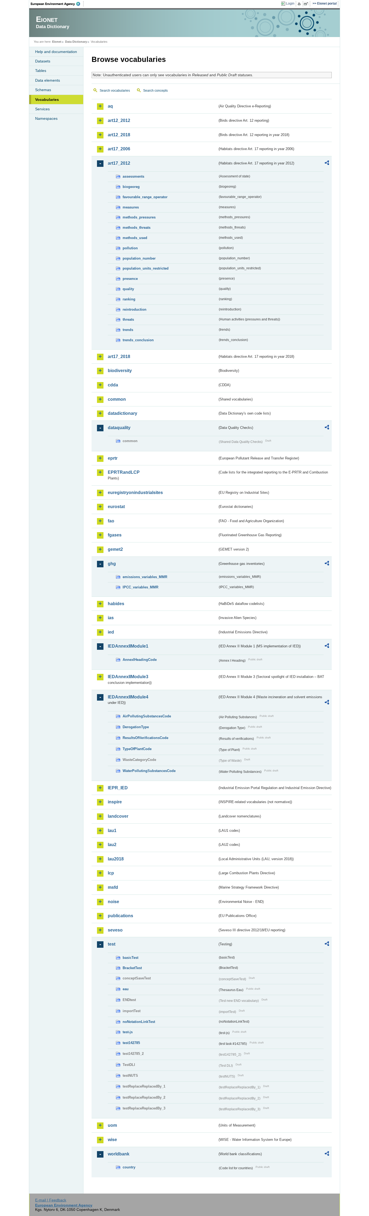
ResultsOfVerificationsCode (145, 738)
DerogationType (136, 727)
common (117, 399)
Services (42, 109)
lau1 (112, 830)
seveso (115, 930)
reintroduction (134, 309)
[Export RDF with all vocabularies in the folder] (327, 163)
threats (128, 319)
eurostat (116, 506)
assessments (133, 176)
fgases (115, 535)
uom (112, 1125)
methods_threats (136, 228)
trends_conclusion (138, 340)
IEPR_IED (118, 788)
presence (130, 279)
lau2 (112, 844)
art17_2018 (119, 356)
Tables (40, 70)
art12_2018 (119, 134)
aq (110, 106)
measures (131, 207)
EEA (57, 3)
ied (111, 632)
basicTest (130, 958)
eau (126, 989)
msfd (113, 887)
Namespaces (46, 118)
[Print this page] (300, 3)
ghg (112, 563)
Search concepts (155, 90)
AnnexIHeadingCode (140, 660)
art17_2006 (119, 149)
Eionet (56, 41)
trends (128, 330)
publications (120, 915)
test (111, 944)
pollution (130, 248)
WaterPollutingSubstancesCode (149, 771)
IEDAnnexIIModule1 (128, 646)
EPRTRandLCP (124, 472)
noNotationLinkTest (139, 1022)
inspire (115, 802)
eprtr (113, 458)
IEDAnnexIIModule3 (128, 676)
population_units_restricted (146, 268)
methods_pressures (139, 217)
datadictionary (122, 413)
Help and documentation (56, 51)
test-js (128, 1032)
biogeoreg (131, 187)
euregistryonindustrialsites (135, 492)
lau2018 (116, 859)
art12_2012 (119, 120)
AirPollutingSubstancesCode (147, 716)
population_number (139, 258)
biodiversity (120, 370)
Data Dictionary (76, 41)
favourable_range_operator (145, 197)
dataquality (119, 427)
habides (116, 603)
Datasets (42, 61)
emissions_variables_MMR (145, 577)
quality (128, 289)
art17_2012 (119, 163)
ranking (129, 299)
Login (290, 3)
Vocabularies (47, 99)
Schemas (43, 90)
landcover (118, 816)
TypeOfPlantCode (137, 749)
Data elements (47, 80)
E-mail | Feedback (50, 1200)
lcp (111, 873)
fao (111, 521)
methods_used (135, 238)
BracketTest (132, 968)
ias (111, 617)
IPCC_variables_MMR (140, 587)
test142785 (131, 1043)
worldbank (118, 1154)
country (129, 1167)
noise (113, 901)
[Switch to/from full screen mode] (307, 3)
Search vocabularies (115, 90)
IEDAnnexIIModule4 (128, 697)
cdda (113, 385)
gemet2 (115, 549)
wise (112, 1139)
